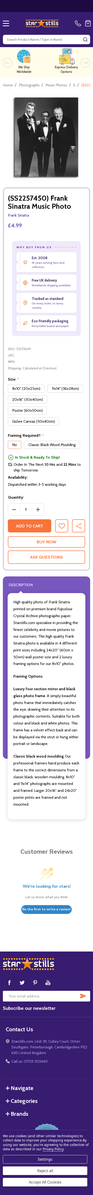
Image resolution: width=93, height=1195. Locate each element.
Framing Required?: (26, 435)
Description (21, 585)
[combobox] (46, 39)
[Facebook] (9, 982)
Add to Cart (29, 526)
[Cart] (88, 23)
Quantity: (16, 497)
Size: (13, 379)
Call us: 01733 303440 (29, 1061)
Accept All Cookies (45, 1182)
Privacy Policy (53, 1149)
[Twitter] (22, 982)
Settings (45, 1159)
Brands (19, 1113)
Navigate (22, 1088)
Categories (24, 1100)
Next (85, 63)
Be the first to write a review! (46, 909)
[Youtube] (47, 982)
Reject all (45, 1170)
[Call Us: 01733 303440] (79, 23)
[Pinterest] (35, 982)
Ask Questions (46, 557)
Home (8, 85)
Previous (7, 63)
